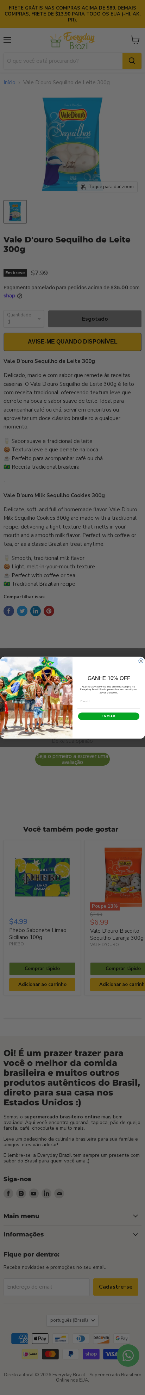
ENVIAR (108, 716)
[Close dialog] (141, 661)
